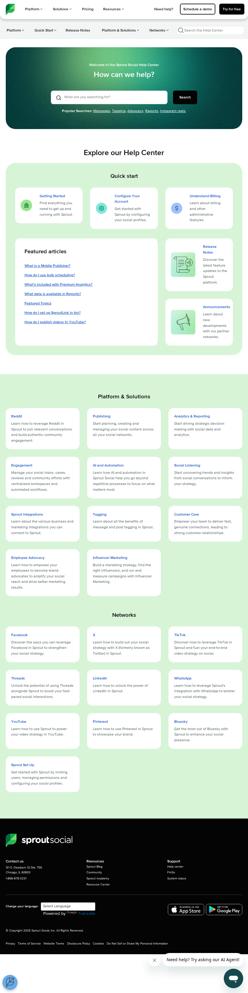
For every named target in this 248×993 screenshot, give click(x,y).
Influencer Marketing (110, 558)
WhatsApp (182, 678)
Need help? (163, 9)
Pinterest (100, 721)
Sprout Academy (97, 878)
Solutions (60, 9)
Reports (151, 111)
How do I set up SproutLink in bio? (52, 313)
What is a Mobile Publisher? (47, 266)
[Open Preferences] (10, 982)
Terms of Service (29, 943)
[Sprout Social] (39, 840)
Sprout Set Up (22, 765)
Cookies (98, 943)
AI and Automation (108, 465)
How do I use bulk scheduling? (49, 275)
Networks (157, 30)
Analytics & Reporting (192, 416)
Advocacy (135, 111)
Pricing (87, 9)
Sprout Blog (94, 866)
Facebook (19, 635)
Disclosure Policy (78, 943)
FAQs (171, 872)
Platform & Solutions (119, 30)
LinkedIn (100, 678)
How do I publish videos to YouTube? (55, 322)
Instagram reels (173, 111)
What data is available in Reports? (52, 294)
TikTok (180, 635)
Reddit (16, 416)
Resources (112, 9)
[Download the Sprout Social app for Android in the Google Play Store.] (224, 909)
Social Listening (187, 465)
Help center (175, 866)
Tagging (119, 111)
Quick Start (43, 30)
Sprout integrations (27, 514)
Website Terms (54, 943)
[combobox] (210, 30)
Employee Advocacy (27, 558)
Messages (101, 111)
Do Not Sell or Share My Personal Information (137, 943)
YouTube (18, 721)
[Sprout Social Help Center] (10, 9)
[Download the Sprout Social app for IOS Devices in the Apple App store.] (186, 909)
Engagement (21, 465)
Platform (32, 9)
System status (176, 878)
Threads (18, 678)
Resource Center (98, 884)
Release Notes (78, 30)
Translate (86, 914)
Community (94, 872)
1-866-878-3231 (16, 878)
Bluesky (181, 721)
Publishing (101, 416)
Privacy (10, 943)
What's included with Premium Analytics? (58, 284)
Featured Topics (37, 303)
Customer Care (186, 514)
